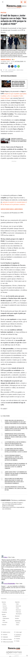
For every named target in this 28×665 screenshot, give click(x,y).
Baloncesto (18, 606)
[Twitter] (13, 59)
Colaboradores (6, 618)
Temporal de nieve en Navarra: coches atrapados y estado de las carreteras (18, 140)
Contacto (5, 634)
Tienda (17, 641)
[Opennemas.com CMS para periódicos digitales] (14, 653)
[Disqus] (14, 532)
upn (6, 70)
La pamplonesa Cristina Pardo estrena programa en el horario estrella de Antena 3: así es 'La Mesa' (16, 450)
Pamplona (4, 612)
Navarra (4, 602)
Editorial (4, 616)
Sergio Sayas (19, 70)
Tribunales (5, 608)
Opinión (4, 614)
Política (4, 604)
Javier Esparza (12, 70)
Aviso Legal (19, 632)
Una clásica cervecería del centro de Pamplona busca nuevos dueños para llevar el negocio (18, 84)
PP (3, 70)
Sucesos (5, 606)
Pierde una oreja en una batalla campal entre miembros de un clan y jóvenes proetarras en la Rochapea (15, 422)
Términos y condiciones (18, 500)
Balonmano (18, 609)
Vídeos (17, 624)
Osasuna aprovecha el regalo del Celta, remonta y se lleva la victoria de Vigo (15, 488)
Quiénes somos (6, 632)
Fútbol (17, 604)
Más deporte (18, 613)
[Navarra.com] (13, 6)
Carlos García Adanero (7, 71)
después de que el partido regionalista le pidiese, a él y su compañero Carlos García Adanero (13, 96)
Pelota (17, 608)
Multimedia (18, 620)
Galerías (18, 622)
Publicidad (5, 637)
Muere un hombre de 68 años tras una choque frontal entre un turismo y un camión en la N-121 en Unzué (16, 429)
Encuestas (5, 622)
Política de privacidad (8, 642)
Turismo (18, 638)
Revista (17, 618)
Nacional (17, 616)
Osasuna (4, 624)
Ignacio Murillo (6, 59)
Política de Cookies (7, 639)
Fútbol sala (18, 611)
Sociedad (5, 609)
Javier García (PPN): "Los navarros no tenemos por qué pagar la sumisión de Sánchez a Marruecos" (16, 473)
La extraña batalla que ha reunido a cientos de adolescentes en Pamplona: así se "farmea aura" (15, 444)
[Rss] (14, 59)
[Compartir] (9, 66)
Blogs (4, 620)
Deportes (17, 602)
